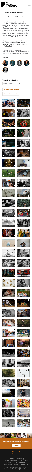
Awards (19, 459)
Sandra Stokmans (21, 44)
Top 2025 (24, 460)
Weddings (24, 464)
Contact (17, 468)
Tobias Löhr (11, 44)
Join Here (16, 445)
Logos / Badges (24, 468)
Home (12, 459)
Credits (11, 468)
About (8, 462)
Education (8, 464)
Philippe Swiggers (15, 42)
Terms (24, 467)
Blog (16, 464)
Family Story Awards (11, 94)
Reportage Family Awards (12, 89)
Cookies (6, 468)
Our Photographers (11, 460)
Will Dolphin (8, 46)
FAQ (15, 462)
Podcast (22, 462)
